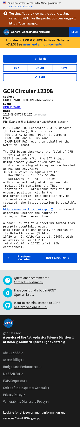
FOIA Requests (13, 381)
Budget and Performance (20, 367)
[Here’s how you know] (40, 5)
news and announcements (42, 44)
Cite (64, 68)
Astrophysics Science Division (49, 337)
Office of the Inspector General (24, 388)
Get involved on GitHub (30, 307)
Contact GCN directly (28, 282)
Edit (42, 77)
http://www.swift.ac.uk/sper (26, 209)
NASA (11, 342)
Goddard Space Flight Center (40, 342)
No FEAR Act (11, 374)
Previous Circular (24, 257)
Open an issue (23, 294)
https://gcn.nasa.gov (23, 23)
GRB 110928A (12, 107)
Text (15, 68)
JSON (40, 68)
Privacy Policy (12, 395)
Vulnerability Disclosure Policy (24, 401)
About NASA (11, 353)
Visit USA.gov (27, 418)
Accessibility (12, 360)
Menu (74, 32)
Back (42, 59)
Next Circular (56, 258)
